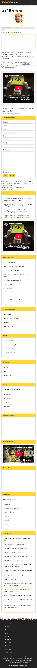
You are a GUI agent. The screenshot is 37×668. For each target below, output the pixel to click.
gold (3, 30)
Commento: (6, 150)
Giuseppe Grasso (10, 349)
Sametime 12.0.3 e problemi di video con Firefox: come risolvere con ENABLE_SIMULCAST (16, 578)
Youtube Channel (8, 442)
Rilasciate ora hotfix (10, 262)
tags (5, 371)
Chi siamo (9, 314)
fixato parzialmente (10, 288)
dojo (23, 28)
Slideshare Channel (9, 415)
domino (28, 28)
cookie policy (9, 652)
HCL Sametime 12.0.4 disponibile (14, 544)
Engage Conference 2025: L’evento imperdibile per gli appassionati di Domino (17, 211)
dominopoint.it (9, 2)
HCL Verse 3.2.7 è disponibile (13, 552)
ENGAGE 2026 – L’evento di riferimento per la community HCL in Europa (18, 565)
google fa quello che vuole (12, 270)
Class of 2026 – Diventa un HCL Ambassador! (18, 595)
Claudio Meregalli (10, 345)
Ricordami (8, 172)
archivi (6, 367)
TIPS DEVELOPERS (16, 28)
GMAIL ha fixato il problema (13, 292)
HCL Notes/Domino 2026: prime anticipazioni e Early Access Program (18, 584)
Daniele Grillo (9, 341)
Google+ (22, 108)
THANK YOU (8, 284)
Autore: (5, 129)
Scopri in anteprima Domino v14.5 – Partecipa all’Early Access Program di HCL (18, 205)
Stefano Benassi (10, 353)
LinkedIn (30, 108)
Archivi (7, 636)
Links (6, 633)
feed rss (8, 394)
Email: (5, 136)
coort (6, 524)
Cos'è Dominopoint (12, 318)
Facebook (12, 108)
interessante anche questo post (14, 266)
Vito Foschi (7, 516)
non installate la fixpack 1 (12, 300)
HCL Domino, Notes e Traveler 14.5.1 (15, 560)
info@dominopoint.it (7, 189)
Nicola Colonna (9, 512)
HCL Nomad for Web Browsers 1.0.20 (16, 548)
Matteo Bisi (7, 504)
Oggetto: (5, 122)
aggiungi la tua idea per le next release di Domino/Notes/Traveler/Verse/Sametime (17, 217)
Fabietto (6, 520)
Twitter (5, 108)
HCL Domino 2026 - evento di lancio (15, 556)
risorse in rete (8, 375)
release (33, 28)
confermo (7, 296)
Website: (5, 143)
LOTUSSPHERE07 (6, 28)
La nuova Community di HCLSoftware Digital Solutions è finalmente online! (18, 199)
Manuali (8, 322)
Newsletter (9, 326)
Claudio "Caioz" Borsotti (11, 508)
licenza (25, 666)
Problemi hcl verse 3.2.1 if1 (12, 280)
